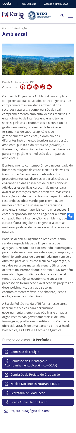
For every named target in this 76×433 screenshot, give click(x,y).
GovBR (7, 4)
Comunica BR (29, 4)
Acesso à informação (56, 4)
